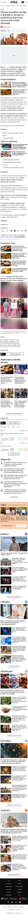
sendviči (12, 345)
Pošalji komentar (15, 354)
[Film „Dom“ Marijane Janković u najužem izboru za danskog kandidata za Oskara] (6, 571)
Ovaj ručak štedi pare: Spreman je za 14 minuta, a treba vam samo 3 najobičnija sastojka (14, 464)
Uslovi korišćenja (22, 333)
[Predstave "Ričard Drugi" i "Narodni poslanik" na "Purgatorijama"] (6, 590)
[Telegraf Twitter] (12, 902)
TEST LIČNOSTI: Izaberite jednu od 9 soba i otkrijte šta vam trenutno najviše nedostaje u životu (14, 476)
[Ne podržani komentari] (17, 427)
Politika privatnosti (12, 909)
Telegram (16, 239)
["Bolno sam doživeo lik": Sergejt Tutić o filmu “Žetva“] (14, 543)
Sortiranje (3, 427)
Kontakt (18, 909)
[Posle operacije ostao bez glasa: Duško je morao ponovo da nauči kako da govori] (6, 631)
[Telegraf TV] (19, 902)
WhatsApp (4, 239)
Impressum (14, 906)
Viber (10, 239)
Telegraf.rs (4, 2)
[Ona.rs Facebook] (8, 902)
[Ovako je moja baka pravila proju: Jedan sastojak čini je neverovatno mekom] (6, 271)
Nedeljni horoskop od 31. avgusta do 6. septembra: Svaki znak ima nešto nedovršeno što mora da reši (14, 491)
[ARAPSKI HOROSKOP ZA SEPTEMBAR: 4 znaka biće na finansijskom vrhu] (6, 798)
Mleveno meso (4, 345)
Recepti (2, 9)
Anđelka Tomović (6, 26)
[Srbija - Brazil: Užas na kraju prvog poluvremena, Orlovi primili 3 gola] (6, 154)
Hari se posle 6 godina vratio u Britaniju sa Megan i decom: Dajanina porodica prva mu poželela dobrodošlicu (14, 484)
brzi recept (15, 341)
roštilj (17, 345)
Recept (9, 341)
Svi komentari (14, 454)
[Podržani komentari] (13, 427)
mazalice (3, 341)
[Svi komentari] (9, 427)
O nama (5, 906)
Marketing (9, 906)
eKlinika (5, 601)
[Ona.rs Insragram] (16, 902)
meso (7, 67)
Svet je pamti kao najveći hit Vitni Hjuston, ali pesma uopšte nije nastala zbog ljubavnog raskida (13, 470)
